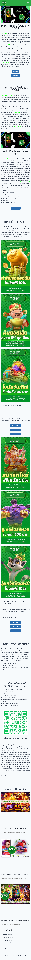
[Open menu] (28, 3)
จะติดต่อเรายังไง (7, 940)
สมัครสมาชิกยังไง (7, 934)
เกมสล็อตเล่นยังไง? (8, 943)
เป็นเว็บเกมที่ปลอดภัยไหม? (10, 949)
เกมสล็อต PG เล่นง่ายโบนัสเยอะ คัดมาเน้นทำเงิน (14, 829)
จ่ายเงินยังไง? (6, 946)
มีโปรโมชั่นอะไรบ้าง (8, 937)
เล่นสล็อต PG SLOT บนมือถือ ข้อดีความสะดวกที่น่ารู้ (15, 921)
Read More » (3, 835)
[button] (15, 934)
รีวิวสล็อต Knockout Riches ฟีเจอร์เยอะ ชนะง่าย (14, 875)
